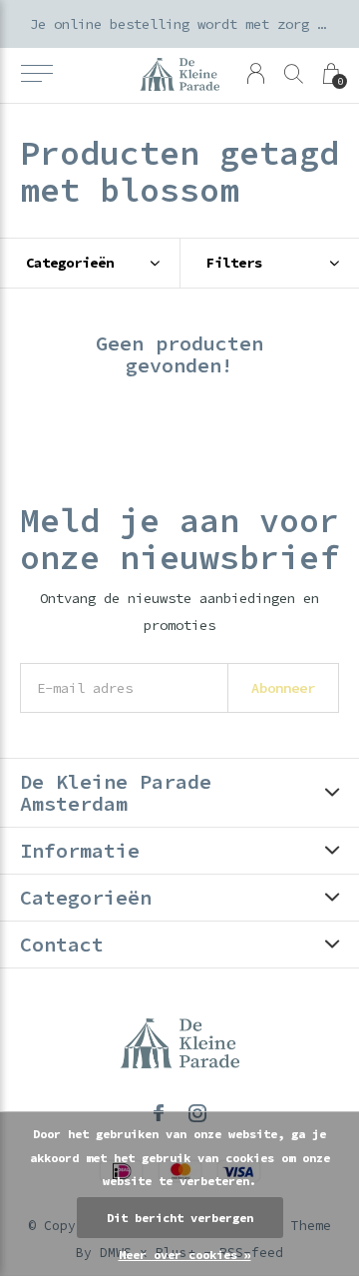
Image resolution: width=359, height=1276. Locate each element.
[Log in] (255, 73)
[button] (36, 74)
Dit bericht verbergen (180, 1217)
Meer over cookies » (185, 1254)
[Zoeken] (293, 73)
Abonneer (283, 688)
